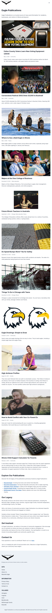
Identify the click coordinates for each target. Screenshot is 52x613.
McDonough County (7, 602)
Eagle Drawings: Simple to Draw (14, 333)
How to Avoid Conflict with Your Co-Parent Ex (20, 417)
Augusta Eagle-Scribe (10, 488)
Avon (3, 597)
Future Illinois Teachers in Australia (16, 211)
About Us (4, 572)
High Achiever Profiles (10, 373)
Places (9, 140)
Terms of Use (5, 583)
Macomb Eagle (8, 482)
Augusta (4, 595)
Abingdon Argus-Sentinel (11, 486)
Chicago (13, 214)
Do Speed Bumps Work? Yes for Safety (17, 252)
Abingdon (4, 593)
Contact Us (5, 586)
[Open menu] (49, 3)
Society (13, 254)
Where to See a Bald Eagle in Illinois (16, 138)
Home (3, 569)
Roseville (4, 604)
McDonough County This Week (13, 490)
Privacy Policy (5, 581)
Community (13, 56)
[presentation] (26, 34)
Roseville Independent (10, 484)
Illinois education (15, 181)
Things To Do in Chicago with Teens (16, 292)
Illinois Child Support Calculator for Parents (19, 458)
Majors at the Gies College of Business (17, 178)
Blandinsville (5, 600)
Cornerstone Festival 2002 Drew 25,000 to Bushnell (22, 96)
